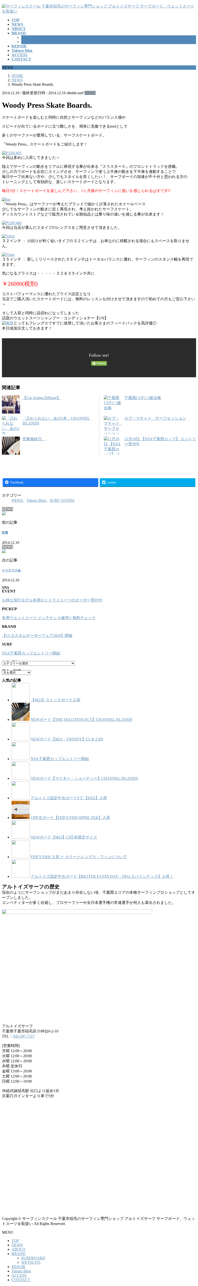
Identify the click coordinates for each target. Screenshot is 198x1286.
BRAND (19, 1254)
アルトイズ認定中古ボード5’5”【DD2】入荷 (69, 798)
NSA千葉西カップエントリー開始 (31, 653)
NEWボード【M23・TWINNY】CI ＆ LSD (67, 739)
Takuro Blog (36, 500)
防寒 (5, 532)
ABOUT (18, 1249)
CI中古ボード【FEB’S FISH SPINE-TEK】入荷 (70, 818)
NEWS (90, 93)
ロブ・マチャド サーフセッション (155, 418)
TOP (15, 1241)
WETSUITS (31, 42)
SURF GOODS (62, 500)
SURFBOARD (33, 37)
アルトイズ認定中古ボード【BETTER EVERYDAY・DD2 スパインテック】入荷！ (102, 876)
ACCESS (19, 1275)
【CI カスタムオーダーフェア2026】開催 (37, 635)
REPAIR (18, 1267)
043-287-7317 (24, 1036)
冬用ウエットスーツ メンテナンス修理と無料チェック (49, 618)
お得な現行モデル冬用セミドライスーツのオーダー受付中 (52, 600)
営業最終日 (34, 439)
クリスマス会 (11, 570)
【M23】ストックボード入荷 (55, 700)
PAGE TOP (189, 1242)
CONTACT (21, 1280)
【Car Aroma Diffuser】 (41, 398)
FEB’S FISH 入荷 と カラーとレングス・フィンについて (79, 857)
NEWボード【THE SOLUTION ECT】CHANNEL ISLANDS (81, 719)
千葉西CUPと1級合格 (142, 398)
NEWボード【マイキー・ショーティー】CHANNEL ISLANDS (84, 778)
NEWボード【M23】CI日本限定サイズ (64, 837)
